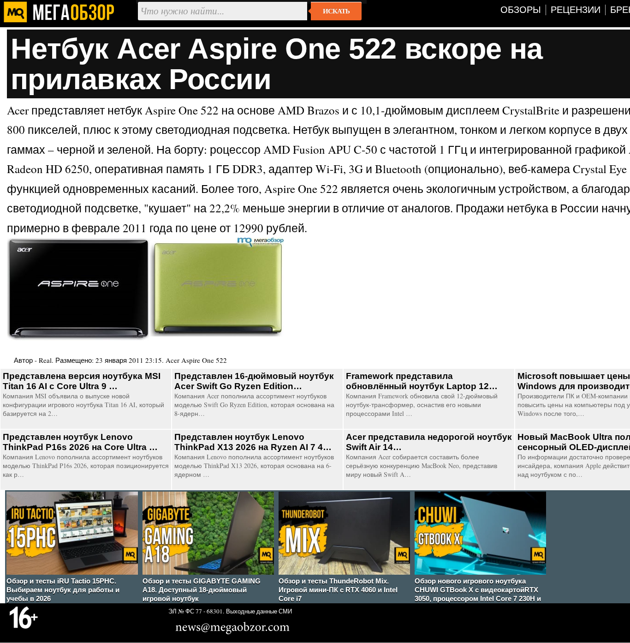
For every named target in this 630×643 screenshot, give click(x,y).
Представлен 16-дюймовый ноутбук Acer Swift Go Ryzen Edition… (254, 381)
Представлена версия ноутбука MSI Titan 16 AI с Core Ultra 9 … (81, 381)
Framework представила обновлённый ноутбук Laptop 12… (422, 381)
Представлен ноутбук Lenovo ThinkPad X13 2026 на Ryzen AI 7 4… (253, 442)
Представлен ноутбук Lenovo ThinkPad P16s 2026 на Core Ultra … (80, 442)
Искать (336, 11)
